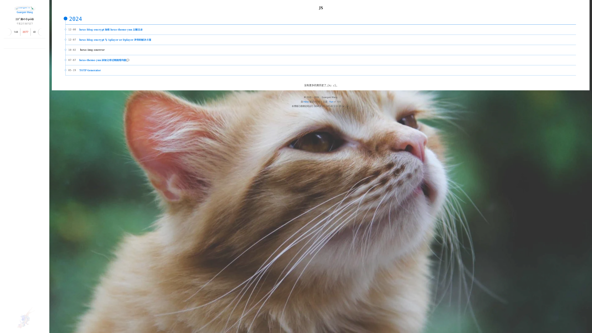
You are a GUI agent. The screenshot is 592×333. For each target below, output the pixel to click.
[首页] (7, 32)
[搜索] (586, 5)
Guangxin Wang (25, 12)
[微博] (35, 43)
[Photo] (43, 43)
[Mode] (21, 66)
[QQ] (21, 43)
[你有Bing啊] (6, 43)
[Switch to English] (28, 66)
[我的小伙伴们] (24, 53)
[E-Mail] (13, 43)
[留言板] (42, 32)
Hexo (306, 102)
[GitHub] (28, 43)
